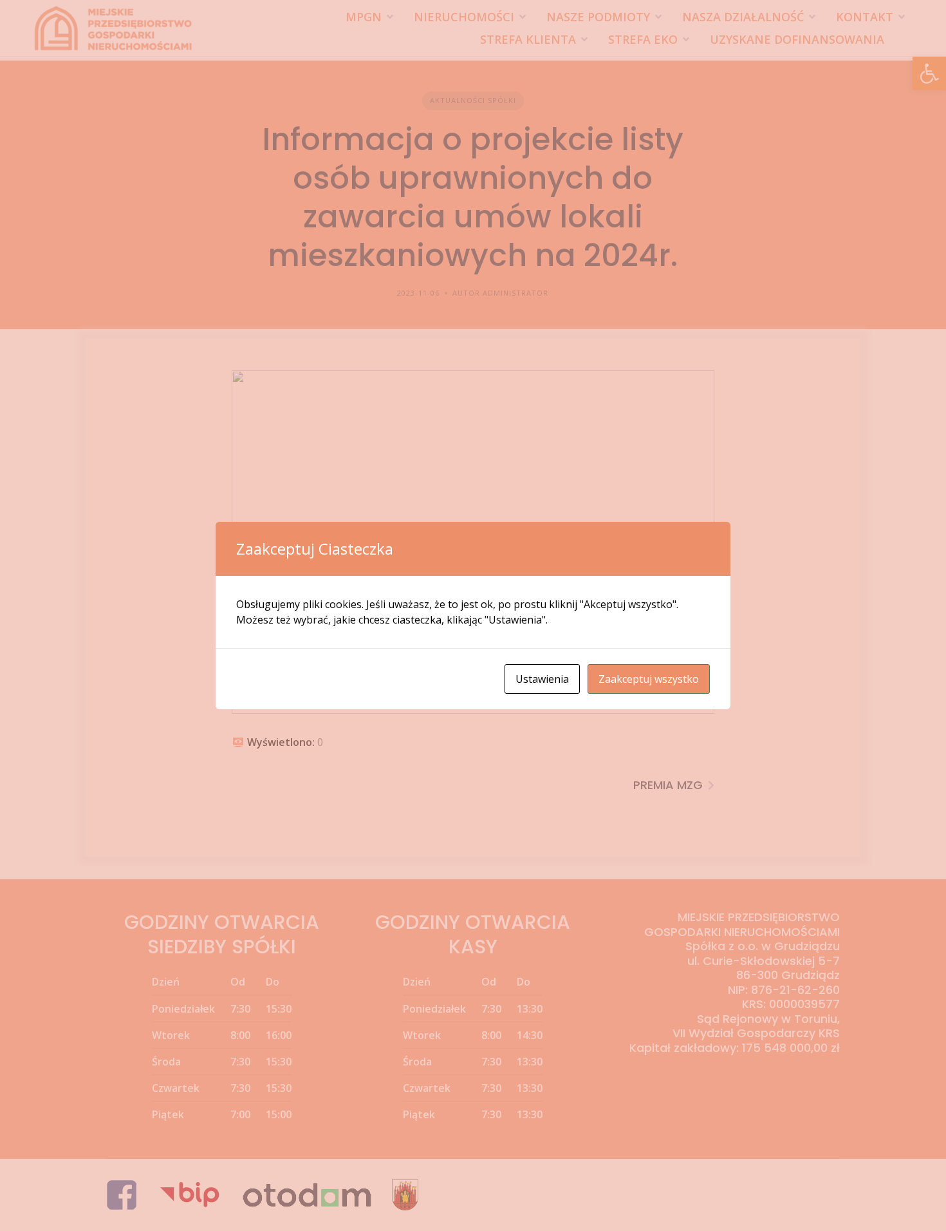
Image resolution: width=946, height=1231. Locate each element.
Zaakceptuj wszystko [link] (648, 679)
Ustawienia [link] (542, 679)
